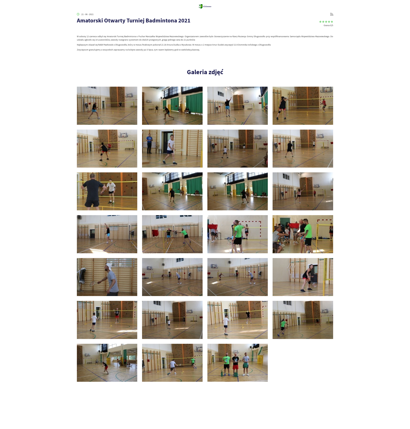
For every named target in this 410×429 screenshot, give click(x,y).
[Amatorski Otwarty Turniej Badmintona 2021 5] (237, 320)
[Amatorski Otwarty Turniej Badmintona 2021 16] (303, 191)
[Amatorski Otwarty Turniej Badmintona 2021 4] (303, 320)
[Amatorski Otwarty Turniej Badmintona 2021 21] (237, 149)
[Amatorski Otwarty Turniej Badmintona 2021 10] (172, 277)
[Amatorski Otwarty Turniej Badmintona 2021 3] (107, 363)
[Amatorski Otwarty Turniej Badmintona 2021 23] (107, 149)
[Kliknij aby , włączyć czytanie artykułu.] (79, 30)
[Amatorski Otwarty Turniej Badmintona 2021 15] (107, 234)
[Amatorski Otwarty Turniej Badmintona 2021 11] (107, 277)
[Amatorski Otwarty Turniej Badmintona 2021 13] (237, 234)
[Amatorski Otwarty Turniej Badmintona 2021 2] (172, 363)
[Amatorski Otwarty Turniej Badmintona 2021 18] (172, 191)
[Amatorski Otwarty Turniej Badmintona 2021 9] (237, 277)
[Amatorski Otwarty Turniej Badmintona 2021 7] (107, 320)
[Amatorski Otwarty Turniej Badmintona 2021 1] (237, 363)
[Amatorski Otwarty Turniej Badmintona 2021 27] (107, 106)
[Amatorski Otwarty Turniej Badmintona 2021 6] (172, 320)
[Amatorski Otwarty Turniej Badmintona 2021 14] (172, 234)
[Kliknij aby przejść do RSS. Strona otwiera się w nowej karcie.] (331, 14)
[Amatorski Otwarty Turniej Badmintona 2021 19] (107, 191)
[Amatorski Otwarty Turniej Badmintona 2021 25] (237, 106)
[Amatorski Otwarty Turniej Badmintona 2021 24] (303, 106)
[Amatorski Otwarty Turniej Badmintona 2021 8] (303, 277)
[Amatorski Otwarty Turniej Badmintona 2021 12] (303, 234)
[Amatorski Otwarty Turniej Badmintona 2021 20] (303, 149)
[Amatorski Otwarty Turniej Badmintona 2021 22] (172, 149)
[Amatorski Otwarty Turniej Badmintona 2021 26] (172, 106)
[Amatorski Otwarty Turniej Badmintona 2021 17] (237, 191)
